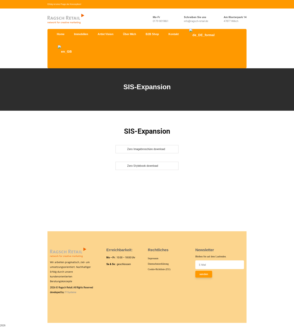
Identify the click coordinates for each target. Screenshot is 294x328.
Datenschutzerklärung (158, 264)
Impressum (153, 258)
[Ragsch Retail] (65, 18)
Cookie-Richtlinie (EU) (159, 269)
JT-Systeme (70, 292)
